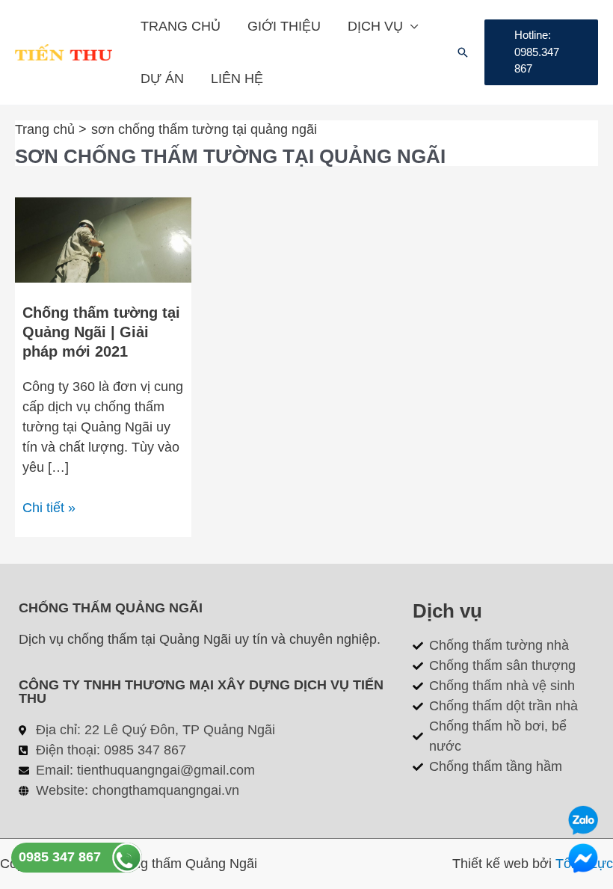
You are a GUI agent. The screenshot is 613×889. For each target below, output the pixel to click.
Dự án (162, 78)
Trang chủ (181, 26)
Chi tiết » (49, 506)
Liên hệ (237, 78)
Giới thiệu (284, 26)
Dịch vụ (375, 26)
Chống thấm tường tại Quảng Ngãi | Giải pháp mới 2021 (101, 332)
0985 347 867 (60, 856)
